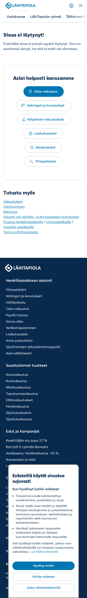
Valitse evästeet (43, 577)
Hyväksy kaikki (43, 565)
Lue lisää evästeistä (44, 552)
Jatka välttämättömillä (44, 588)
